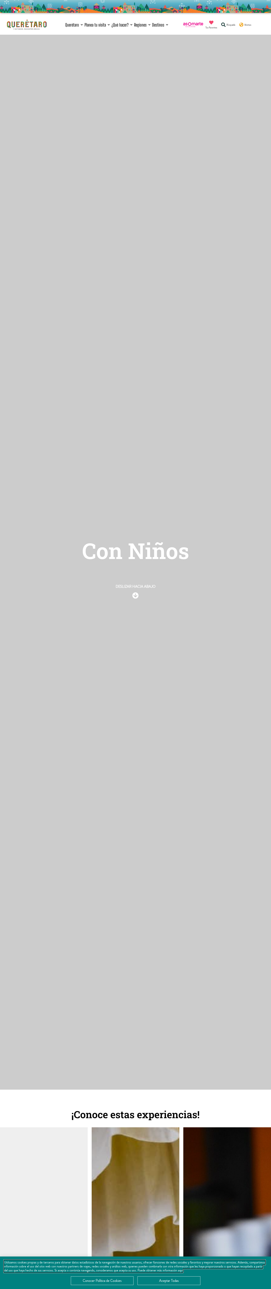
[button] (74, 25)
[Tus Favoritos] (211, 22)
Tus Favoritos (211, 27)
